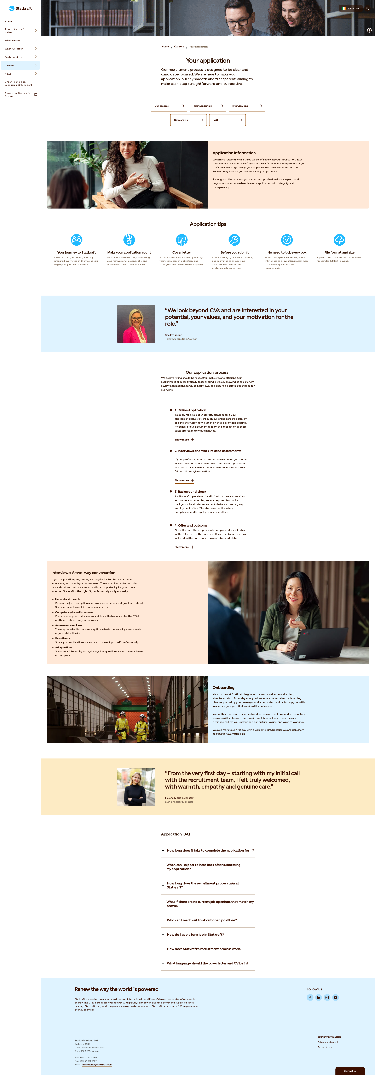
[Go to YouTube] (335, 997)
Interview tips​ (240, 105)
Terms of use (325, 1047)
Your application (198, 46)
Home (165, 46)
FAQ (215, 120)
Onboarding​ (181, 120)
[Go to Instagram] (327, 997)
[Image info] (369, 30)
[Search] (367, 8)
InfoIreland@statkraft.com (97, 1064)
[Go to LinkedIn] (318, 997)
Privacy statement (328, 1042)
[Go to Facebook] (310, 997)
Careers (179, 46)
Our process (162, 105)
